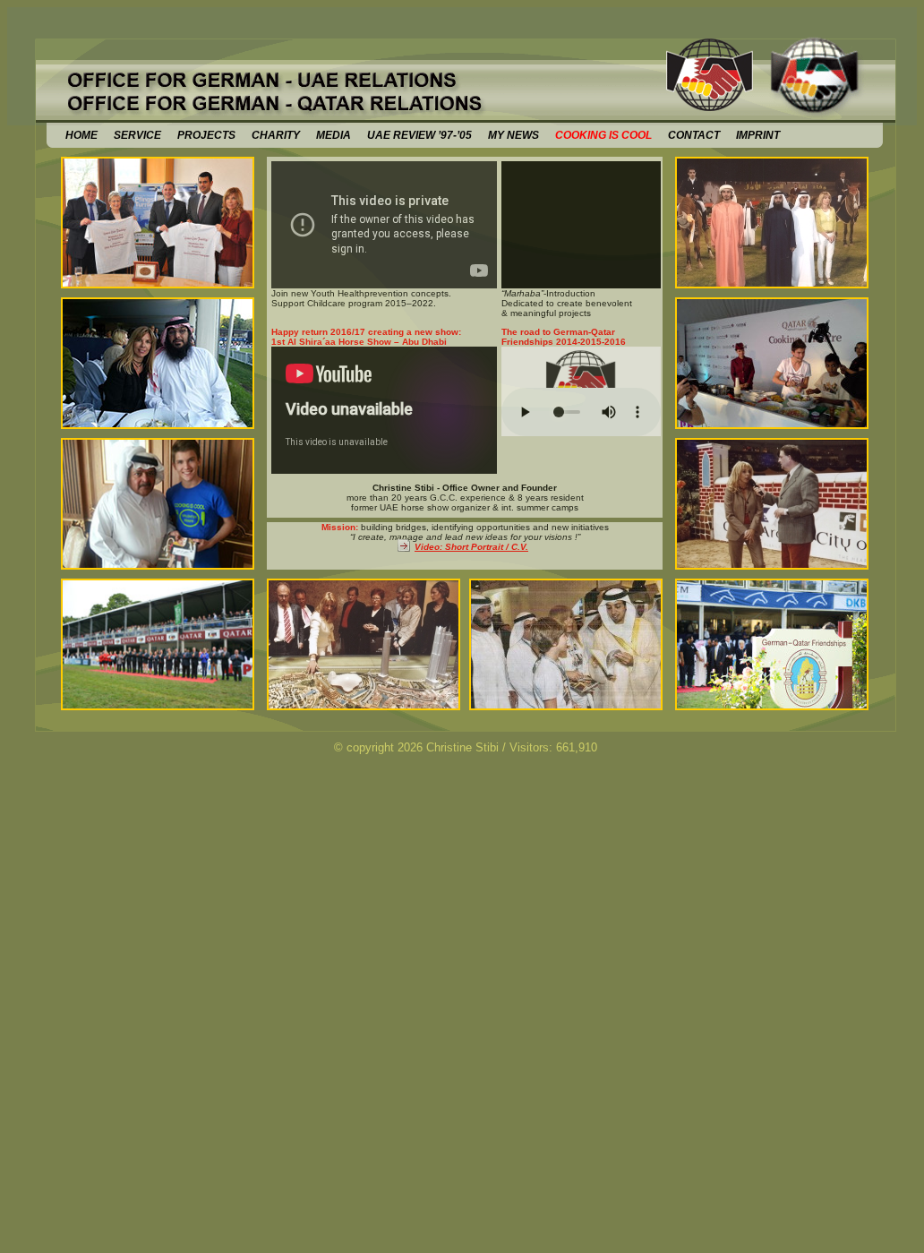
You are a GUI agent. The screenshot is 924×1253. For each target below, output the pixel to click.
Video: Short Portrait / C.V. (471, 547)
